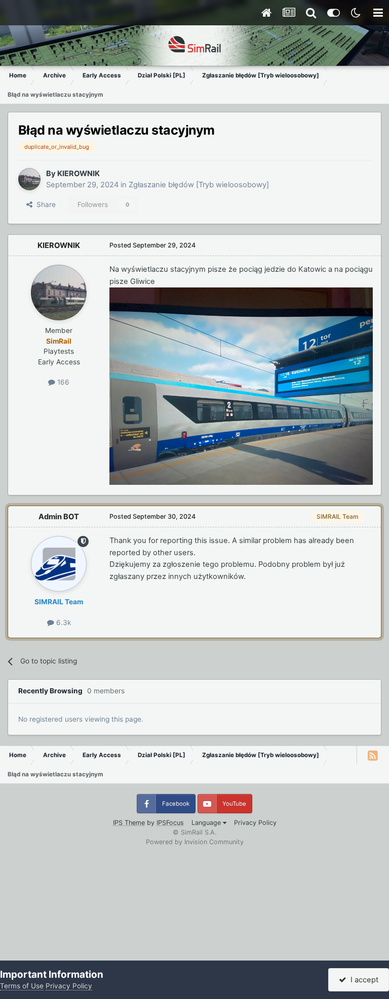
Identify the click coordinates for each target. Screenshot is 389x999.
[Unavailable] (241, 385)
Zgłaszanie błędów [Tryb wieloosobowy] (199, 184)
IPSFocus (170, 822)
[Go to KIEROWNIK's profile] (29, 179)
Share (44, 204)
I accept (362, 979)
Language (207, 822)
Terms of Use (22, 986)
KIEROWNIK (78, 173)
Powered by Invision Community (195, 842)
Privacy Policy (255, 822)
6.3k (62, 622)
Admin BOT (58, 516)
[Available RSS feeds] (373, 755)
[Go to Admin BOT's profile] (59, 564)
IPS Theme (129, 822)
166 (62, 382)
